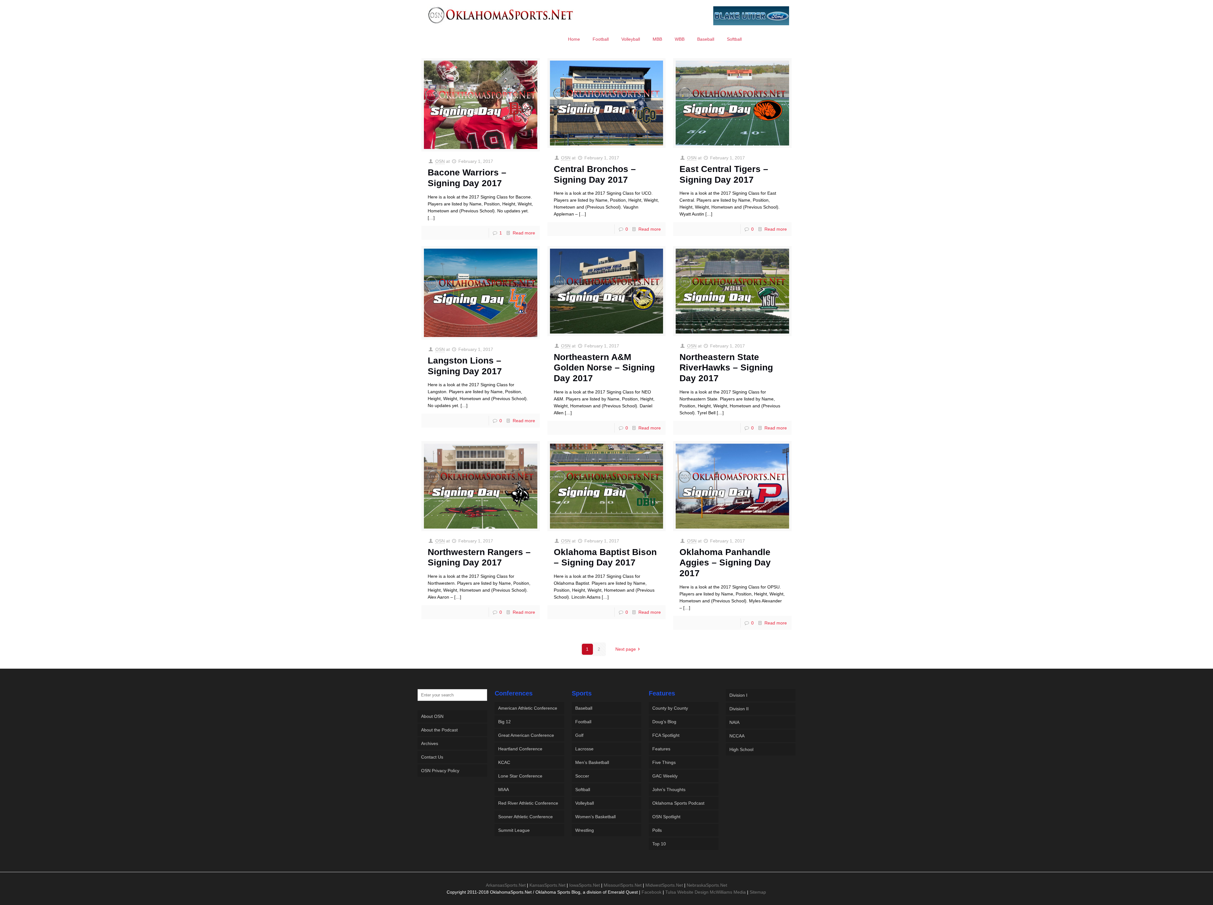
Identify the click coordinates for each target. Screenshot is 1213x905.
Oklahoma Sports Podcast (678, 803)
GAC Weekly (665, 775)
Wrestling (584, 830)
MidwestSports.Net (664, 885)
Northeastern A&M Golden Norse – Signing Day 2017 (604, 367)
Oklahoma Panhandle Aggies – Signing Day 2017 (725, 562)
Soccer (582, 775)
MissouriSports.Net (623, 885)
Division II (739, 708)
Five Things (664, 762)
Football (583, 721)
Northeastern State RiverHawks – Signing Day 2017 (726, 367)
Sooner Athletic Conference (525, 816)
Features (661, 748)
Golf (579, 735)
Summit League (514, 830)
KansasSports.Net (547, 885)
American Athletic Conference (527, 708)
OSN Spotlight (666, 816)
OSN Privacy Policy (440, 770)
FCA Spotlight (665, 735)
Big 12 (504, 721)
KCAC (504, 762)
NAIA (734, 722)
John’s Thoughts (668, 789)
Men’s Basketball (592, 762)
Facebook (651, 892)
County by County (670, 708)
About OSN (432, 716)
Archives (429, 743)
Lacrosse (584, 748)
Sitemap (758, 892)
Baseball (583, 708)
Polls (657, 830)
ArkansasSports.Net (506, 885)
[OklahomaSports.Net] (501, 15)
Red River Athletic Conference (528, 803)
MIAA (503, 789)
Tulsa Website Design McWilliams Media (706, 892)
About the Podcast (439, 729)
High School (741, 749)
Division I (738, 695)
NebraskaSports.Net (707, 885)
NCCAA (737, 735)
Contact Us (432, 757)
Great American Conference (526, 735)
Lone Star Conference (520, 775)
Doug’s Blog (664, 721)
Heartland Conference (520, 748)
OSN (440, 161)
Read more (524, 232)
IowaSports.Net (584, 885)
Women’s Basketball (595, 816)
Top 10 (659, 843)
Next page (625, 649)
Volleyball (584, 803)
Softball (582, 789)
